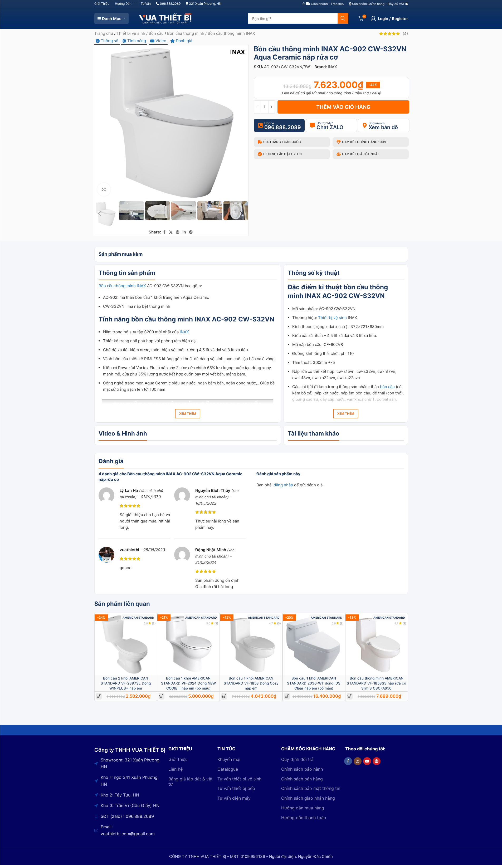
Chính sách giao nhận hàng (308, 798)
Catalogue (227, 769)
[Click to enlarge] (103, 189)
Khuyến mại (228, 759)
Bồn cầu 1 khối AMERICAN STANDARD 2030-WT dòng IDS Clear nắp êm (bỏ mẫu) (313, 683)
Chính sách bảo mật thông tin (310, 788)
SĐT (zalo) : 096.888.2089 (127, 816)
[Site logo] (165, 18)
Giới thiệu (178, 759)
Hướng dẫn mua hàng (302, 807)
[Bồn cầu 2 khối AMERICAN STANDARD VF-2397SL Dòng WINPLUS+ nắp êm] (126, 644)
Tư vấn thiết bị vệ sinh (239, 778)
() (405, 33)
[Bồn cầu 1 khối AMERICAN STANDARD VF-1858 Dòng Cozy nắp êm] (251, 644)
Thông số (109, 40)
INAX (332, 66)
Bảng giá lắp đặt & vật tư (190, 781)
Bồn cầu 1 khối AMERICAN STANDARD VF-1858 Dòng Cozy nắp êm (251, 683)
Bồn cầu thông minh (185, 33)
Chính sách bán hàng (302, 778)
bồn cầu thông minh (162, 319)
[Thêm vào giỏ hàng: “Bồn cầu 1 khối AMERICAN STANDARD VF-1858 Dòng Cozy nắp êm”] (224, 696)
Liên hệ (175, 769)
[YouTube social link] (367, 761)
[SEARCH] (343, 18)
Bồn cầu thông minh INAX (231, 33)
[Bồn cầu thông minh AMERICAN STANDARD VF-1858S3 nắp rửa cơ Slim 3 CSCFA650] (376, 644)
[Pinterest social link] (177, 232)
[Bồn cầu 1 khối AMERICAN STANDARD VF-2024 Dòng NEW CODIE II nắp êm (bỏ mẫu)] (188, 644)
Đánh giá (183, 40)
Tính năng (136, 40)
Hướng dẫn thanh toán (303, 817)
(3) (216, 623)
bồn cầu (355, 287)
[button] (99, 213)
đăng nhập (283, 484)
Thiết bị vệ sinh (130, 33)
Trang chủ (103, 33)
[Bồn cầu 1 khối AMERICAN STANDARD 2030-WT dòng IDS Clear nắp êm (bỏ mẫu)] (314, 644)
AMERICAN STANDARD (138, 617)
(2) (153, 623)
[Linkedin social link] (184, 232)
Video (160, 40)
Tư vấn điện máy (234, 798)
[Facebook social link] (164, 232)
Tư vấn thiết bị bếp (236, 788)
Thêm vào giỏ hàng (343, 107)
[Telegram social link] (190, 232)
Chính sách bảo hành (302, 769)
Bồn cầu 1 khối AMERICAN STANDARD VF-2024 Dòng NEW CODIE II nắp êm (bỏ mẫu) (188, 683)
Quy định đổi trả (297, 759)
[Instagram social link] (358, 761)
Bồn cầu (156, 33)
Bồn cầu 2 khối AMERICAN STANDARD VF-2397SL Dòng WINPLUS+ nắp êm (126, 683)
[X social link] (170, 232)
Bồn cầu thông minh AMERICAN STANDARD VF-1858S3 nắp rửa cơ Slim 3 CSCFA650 (376, 683)
